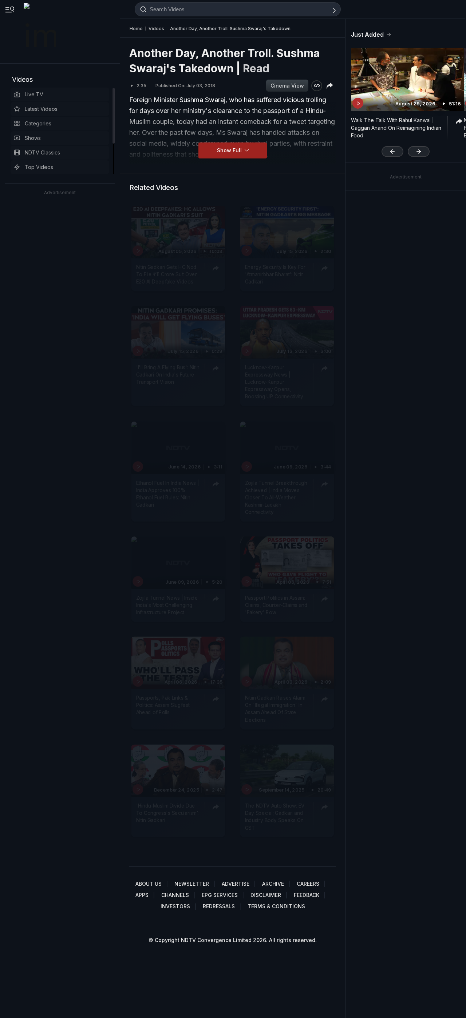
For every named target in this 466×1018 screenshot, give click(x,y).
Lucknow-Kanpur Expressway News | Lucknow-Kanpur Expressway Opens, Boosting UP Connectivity (274, 382)
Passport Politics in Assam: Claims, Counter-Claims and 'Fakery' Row (276, 605)
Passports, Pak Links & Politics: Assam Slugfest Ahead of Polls (163, 705)
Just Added (367, 34)
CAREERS (308, 884)
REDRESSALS (219, 906)
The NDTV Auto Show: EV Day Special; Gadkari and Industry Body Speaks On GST (275, 817)
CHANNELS (175, 895)
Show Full (230, 150)
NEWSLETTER (191, 884)
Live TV (34, 94)
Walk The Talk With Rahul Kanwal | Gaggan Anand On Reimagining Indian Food (396, 127)
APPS (142, 895)
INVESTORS (175, 906)
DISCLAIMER (265, 895)
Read (256, 68)
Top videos (39, 167)
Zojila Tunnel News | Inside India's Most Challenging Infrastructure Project (167, 605)
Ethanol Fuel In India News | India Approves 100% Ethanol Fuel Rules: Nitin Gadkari (167, 494)
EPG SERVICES (220, 895)
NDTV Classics (42, 152)
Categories (38, 123)
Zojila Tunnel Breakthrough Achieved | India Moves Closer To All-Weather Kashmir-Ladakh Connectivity (276, 497)
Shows (33, 138)
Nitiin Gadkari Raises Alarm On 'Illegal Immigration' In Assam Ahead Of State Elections (275, 709)
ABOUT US (148, 884)
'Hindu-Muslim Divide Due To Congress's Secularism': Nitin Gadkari (168, 813)
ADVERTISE (235, 884)
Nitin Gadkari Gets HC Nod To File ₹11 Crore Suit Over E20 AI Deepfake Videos (166, 274)
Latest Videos (41, 109)
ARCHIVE (273, 884)
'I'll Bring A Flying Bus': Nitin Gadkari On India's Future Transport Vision (168, 375)
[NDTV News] (40, 31)
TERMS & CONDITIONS (276, 906)
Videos (22, 79)
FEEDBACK (306, 895)
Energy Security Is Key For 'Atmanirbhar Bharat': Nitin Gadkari (275, 274)
